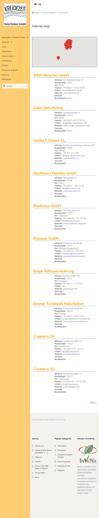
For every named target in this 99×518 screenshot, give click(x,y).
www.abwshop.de (71, 93)
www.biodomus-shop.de (74, 223)
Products (5, 42)
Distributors (6, 51)
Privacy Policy (40, 473)
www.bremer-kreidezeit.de (75, 321)
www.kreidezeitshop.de (74, 256)
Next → (93, 402)
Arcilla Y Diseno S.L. (50, 140)
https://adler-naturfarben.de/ (76, 125)
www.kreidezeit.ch (71, 354)
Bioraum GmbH (46, 238)
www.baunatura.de (72, 190)
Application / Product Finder (13, 37)
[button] (58, 58)
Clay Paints (62, 450)
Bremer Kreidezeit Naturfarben (59, 303)
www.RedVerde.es (71, 158)
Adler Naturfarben (48, 107)
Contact (5, 65)
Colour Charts (7, 56)
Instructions (7, 60)
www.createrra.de (71, 386)
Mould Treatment (64, 461)
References (6, 79)
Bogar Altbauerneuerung (54, 271)
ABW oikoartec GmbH (51, 75)
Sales (4, 47)
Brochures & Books (10, 70)
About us (5, 74)
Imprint (38, 461)
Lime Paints (62, 446)
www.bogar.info (70, 288)
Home (37, 13)
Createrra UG (44, 336)
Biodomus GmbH (47, 205)
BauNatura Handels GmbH (55, 173)
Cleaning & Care (64, 466)
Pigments (61, 470)
